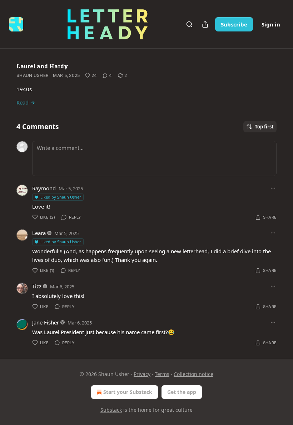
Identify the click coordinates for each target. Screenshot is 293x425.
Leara (39, 232)
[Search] (189, 24)
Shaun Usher (32, 75)
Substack (111, 409)
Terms (162, 374)
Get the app (181, 392)
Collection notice (193, 374)
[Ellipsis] (273, 188)
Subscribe (234, 24)
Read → (25, 102)
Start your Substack (127, 392)
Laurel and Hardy (42, 66)
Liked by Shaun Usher (60, 197)
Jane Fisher (45, 322)
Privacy (142, 374)
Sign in (271, 24)
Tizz (36, 286)
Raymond (44, 188)
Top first (264, 126)
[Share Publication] (205, 24)
